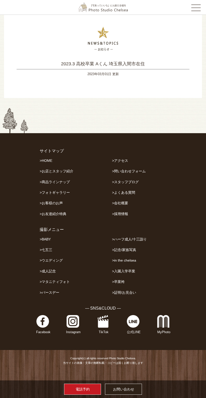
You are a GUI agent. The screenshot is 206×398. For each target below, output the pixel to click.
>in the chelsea (124, 260)
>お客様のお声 (51, 203)
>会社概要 (120, 203)
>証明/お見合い (124, 292)
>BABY (45, 239)
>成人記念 (48, 271)
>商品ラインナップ (55, 182)
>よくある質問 (123, 192)
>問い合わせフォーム (129, 171)
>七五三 (46, 250)
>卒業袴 (118, 282)
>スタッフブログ (125, 182)
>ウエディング (51, 260)
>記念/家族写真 (124, 250)
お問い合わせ (123, 389)
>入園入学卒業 (123, 271)
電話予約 (83, 389)
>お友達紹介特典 (53, 214)
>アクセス (120, 161)
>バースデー (49, 292)
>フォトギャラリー (55, 192)
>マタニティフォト (55, 282)
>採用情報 (120, 214)
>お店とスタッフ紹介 (56, 171)
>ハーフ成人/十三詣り (129, 239)
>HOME (46, 161)
